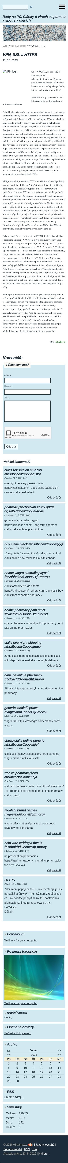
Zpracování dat (12, 1149)
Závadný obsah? (44, 1144)
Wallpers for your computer (20, 940)
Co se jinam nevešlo (17, 46)
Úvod (5, 46)
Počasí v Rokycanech (17, 1033)
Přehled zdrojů (13, 1097)
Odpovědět (54, 497)
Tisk (34, 1149)
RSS (27, 1149)
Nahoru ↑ (44, 1153)
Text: (6, 397)
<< (8, 1050)
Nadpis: (8, 386)
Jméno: (7, 375)
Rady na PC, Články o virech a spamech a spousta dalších (34, 18)
